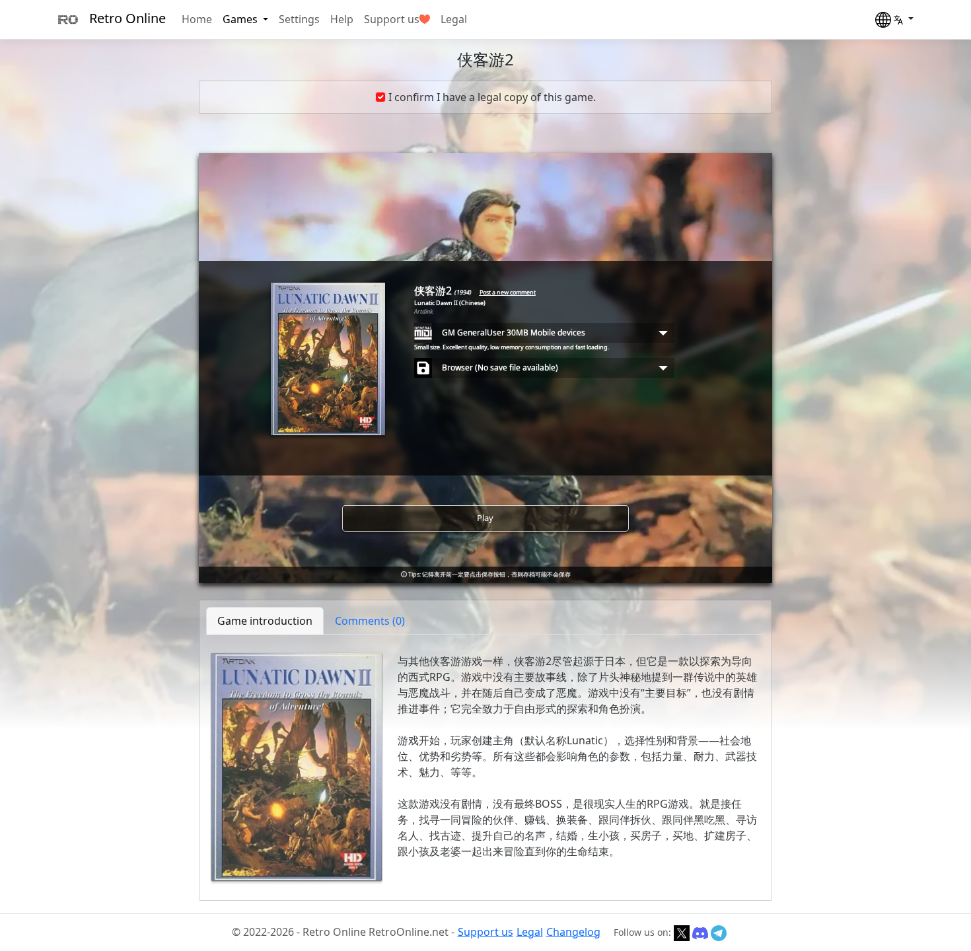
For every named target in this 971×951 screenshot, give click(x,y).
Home (197, 19)
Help (341, 19)
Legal (454, 19)
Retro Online (127, 18)
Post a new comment (508, 292)
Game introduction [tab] (264, 621)
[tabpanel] (485, 767)
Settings (299, 19)
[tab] (370, 621)
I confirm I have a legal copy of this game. (492, 97)
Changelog (573, 932)
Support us (391, 19)
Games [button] (241, 19)
